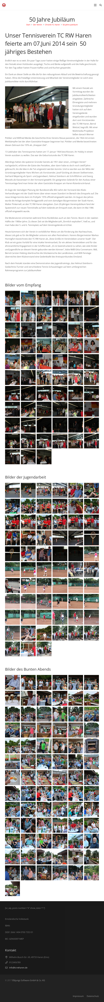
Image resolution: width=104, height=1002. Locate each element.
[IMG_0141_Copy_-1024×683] (44, 601)
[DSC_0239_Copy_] (28, 698)
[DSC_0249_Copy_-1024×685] (28, 730)
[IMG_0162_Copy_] (44, 633)
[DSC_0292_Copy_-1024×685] (91, 825)
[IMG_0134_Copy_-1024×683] (12, 569)
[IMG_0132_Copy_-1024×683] (44, 569)
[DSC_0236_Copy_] (60, 682)
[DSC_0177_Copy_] (91, 329)
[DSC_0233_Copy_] (28, 682)
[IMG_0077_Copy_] (75, 361)
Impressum (78, 996)
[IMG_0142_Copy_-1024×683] (60, 601)
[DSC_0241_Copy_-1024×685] (60, 698)
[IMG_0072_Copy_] (28, 377)
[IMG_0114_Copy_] (91, 441)
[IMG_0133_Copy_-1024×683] (28, 569)
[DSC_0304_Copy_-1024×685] (75, 872)
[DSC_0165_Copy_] (28, 298)
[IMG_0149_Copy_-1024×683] (75, 617)
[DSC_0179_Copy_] (60, 329)
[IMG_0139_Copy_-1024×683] (91, 585)
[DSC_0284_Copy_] (75, 809)
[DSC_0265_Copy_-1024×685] (60, 777)
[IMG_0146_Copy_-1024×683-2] (28, 617)
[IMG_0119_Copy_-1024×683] (12, 553)
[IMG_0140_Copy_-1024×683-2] (28, 601)
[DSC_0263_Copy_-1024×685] (28, 761)
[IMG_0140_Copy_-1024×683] (12, 601)
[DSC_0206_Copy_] (60, 377)
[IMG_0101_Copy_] (75, 409)
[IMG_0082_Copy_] (44, 393)
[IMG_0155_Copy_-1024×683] (28, 633)
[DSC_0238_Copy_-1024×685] (12, 698)
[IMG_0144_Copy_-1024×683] (75, 601)
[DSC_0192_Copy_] (60, 345)
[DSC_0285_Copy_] (60, 809)
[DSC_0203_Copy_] (75, 377)
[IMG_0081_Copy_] (28, 393)
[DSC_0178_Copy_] (75, 329)
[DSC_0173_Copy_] (28, 314)
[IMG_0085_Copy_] (75, 393)
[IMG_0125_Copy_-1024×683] (75, 553)
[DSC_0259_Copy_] (60, 745)
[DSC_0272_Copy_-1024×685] (44, 761)
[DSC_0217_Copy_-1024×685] (12, 506)
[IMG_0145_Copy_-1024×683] (91, 601)
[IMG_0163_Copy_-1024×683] (75, 856)
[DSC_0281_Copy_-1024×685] (28, 809)
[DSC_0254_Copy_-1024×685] (44, 714)
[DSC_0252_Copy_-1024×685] (75, 714)
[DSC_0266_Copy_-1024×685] (44, 777)
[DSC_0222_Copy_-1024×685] (91, 506)
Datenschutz (93, 996)
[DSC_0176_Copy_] (44, 314)
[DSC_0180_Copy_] (44, 329)
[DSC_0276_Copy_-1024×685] (60, 793)
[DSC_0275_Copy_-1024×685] (28, 793)
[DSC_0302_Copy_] (75, 841)
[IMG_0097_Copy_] (28, 425)
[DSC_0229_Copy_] (12, 537)
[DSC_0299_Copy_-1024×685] (28, 856)
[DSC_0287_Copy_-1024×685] (12, 825)
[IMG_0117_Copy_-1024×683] (60, 537)
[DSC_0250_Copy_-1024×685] (12, 730)
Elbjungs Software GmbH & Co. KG (28, 980)
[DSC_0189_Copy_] (12, 345)
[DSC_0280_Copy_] (12, 809)
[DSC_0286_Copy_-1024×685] (28, 825)
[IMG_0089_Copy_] (44, 409)
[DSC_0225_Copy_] (12, 522)
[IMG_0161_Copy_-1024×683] (60, 633)
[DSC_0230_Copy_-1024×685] (28, 537)
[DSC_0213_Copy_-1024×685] (60, 490)
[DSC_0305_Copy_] (28, 872)
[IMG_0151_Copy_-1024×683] (12, 633)
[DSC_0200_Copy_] (44, 361)
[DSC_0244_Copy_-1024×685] (12, 714)
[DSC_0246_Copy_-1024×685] (75, 730)
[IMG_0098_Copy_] (12, 425)
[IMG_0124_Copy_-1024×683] (60, 553)
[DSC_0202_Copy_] (91, 377)
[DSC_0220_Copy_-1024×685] (60, 506)
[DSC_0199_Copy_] (28, 361)
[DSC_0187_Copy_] (60, 314)
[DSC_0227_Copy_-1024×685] (75, 522)
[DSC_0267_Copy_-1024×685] (28, 777)
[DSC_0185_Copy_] (12, 329)
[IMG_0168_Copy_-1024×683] (12, 888)
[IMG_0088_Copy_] (28, 409)
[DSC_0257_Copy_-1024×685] (28, 745)
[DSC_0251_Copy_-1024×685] (91, 714)
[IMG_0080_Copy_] (12, 393)
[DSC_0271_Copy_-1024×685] (60, 761)
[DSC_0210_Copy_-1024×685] (12, 490)
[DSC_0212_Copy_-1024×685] (44, 490)
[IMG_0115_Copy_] (12, 456)
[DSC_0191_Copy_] (44, 345)
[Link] (4, 5)
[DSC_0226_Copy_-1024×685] (28, 522)
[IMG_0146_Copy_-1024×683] (12, 617)
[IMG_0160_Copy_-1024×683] (75, 633)
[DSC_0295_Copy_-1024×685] (28, 841)
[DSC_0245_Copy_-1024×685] (28, 714)
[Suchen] (100, 5)
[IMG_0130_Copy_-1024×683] (60, 569)
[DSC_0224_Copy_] (44, 522)
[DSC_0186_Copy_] (75, 314)
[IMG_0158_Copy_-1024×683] (12, 649)
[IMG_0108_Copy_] (60, 441)
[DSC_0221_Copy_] (75, 506)
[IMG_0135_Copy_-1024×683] (91, 553)
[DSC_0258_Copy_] (44, 745)
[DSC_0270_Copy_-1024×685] (75, 761)
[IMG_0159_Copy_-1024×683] (91, 633)
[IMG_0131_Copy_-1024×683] (28, 585)
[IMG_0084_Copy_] (60, 393)
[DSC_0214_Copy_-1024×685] (75, 490)
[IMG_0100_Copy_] (91, 409)
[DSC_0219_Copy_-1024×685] (44, 506)
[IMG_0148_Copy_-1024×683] (60, 617)
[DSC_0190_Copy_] (28, 345)
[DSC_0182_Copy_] (91, 314)
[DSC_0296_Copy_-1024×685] (91, 841)
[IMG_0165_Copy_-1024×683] (44, 856)
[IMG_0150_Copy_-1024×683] (91, 617)
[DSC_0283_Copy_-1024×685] (91, 809)
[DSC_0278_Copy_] (75, 793)
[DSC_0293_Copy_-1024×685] (44, 841)
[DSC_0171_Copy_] (91, 298)
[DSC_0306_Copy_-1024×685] (44, 872)
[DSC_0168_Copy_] (60, 298)
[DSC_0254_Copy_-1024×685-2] (91, 730)
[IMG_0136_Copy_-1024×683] (44, 585)
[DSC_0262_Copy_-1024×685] (12, 761)
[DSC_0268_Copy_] (12, 777)
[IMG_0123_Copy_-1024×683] (44, 553)
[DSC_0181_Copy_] (28, 329)
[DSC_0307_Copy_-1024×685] (12, 872)
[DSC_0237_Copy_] (91, 682)
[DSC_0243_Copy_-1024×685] (91, 698)
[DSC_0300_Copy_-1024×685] (12, 856)
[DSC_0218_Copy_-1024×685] (28, 506)
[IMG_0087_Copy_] (12, 409)
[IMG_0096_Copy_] (44, 425)
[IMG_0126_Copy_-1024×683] (91, 569)
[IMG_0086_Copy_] (91, 393)
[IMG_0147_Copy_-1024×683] (44, 617)
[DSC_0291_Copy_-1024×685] (12, 841)
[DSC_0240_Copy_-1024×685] (44, 698)
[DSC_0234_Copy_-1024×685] (44, 682)
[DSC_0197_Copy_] (12, 361)
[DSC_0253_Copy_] (60, 714)
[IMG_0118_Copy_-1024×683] (91, 537)
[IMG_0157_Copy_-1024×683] (44, 649)
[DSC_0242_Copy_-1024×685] (75, 698)
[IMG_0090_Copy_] (91, 425)
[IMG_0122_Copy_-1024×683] (28, 553)
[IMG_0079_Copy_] (60, 361)
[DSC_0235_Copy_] (75, 682)
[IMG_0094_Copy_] (75, 425)
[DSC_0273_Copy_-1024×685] (91, 777)
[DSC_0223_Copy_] (60, 522)
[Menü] (95, 5)
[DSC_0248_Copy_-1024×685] (44, 730)
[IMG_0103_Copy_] (60, 409)
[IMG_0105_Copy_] (28, 441)
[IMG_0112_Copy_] (75, 441)
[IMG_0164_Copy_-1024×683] (91, 856)
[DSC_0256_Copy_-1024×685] (12, 745)
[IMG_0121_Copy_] (44, 456)
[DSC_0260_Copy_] (75, 745)
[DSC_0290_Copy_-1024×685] (60, 825)
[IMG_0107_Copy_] (44, 441)
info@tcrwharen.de (18, 967)
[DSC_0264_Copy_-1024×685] (75, 777)
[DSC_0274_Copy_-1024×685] (12, 793)
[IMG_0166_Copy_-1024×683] (60, 856)
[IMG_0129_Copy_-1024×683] (12, 585)
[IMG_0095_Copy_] (60, 425)
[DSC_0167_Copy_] (44, 298)
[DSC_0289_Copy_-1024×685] (75, 825)
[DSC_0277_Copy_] (44, 793)
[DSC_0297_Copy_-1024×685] (60, 841)
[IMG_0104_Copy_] (12, 441)
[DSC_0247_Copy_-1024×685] (60, 730)
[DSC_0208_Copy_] (44, 377)
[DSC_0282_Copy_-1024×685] (44, 809)
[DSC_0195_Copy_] (91, 345)
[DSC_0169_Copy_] (75, 298)
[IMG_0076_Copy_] (91, 361)
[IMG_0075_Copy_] (12, 377)
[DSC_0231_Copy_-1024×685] (44, 537)
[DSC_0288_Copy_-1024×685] (44, 825)
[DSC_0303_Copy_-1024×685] (60, 872)
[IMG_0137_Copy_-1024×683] (60, 585)
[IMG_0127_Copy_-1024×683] (75, 569)
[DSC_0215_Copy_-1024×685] (91, 490)
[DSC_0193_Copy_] (75, 345)
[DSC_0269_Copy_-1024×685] (91, 761)
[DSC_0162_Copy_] (12, 298)
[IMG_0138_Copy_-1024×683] (75, 585)
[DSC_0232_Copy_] (12, 682)
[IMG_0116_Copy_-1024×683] (75, 537)
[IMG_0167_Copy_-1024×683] (91, 872)
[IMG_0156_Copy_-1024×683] (28, 649)
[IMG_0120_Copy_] (28, 456)
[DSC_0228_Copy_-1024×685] (91, 522)
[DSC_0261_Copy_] (91, 745)
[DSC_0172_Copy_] (12, 314)
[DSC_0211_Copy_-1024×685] (28, 490)
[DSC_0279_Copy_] (91, 793)
